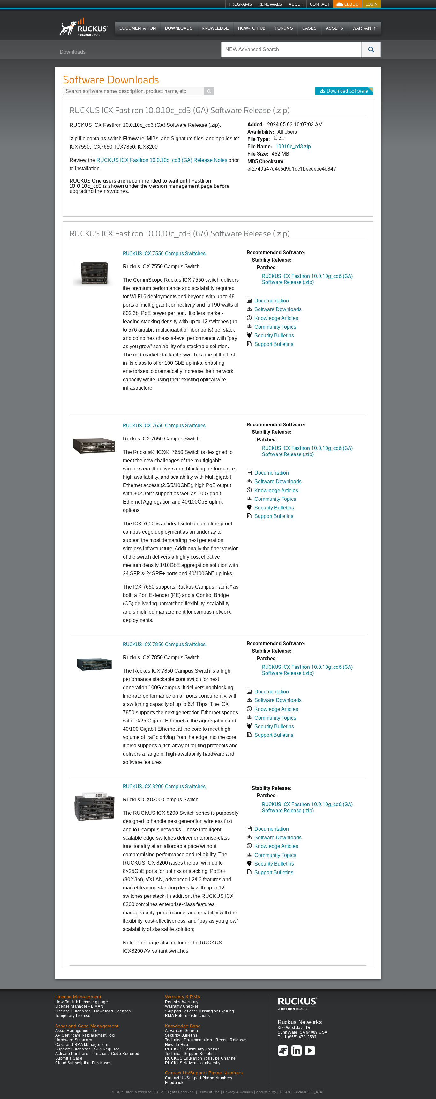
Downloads (178, 28)
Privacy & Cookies (238, 1092)
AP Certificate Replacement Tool (85, 1035)
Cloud (351, 4)
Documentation (137, 28)
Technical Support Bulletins (190, 1053)
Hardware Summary (73, 1040)
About (296, 4)
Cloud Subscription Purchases (83, 1063)
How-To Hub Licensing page (81, 1002)
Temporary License (73, 1015)
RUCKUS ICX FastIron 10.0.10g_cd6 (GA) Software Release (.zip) (307, 278)
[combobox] (291, 49)
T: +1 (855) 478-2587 (297, 1037)
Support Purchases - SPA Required (87, 1049)
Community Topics (275, 327)
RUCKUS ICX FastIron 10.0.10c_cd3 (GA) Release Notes (161, 160)
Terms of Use (209, 1092)
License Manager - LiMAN (79, 1006)
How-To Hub (252, 28)
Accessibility (266, 1092)
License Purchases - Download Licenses (93, 1011)
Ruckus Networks (300, 1022)
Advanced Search (181, 1030)
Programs (240, 4)
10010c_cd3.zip (293, 146)
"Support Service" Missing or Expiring (199, 1011)
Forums (284, 28)
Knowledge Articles (276, 318)
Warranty (364, 28)
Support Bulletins (273, 344)
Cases (309, 28)
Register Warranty (182, 1002)
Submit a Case (68, 1058)
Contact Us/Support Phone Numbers (198, 1078)
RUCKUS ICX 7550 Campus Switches (164, 253)
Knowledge (215, 28)
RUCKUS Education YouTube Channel (201, 1058)
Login (371, 4)
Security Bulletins (274, 335)
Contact (319, 4)
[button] (371, 49)
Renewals (270, 4)
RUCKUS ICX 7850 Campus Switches (164, 644)
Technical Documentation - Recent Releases (206, 1040)
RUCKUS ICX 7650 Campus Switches (164, 425)
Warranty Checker (181, 1006)
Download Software (347, 91)
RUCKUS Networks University (192, 1063)
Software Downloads (278, 309)
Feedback (174, 1082)
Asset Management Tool (77, 1030)
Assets (334, 28)
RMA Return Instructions (187, 1015)
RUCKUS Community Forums (192, 1049)
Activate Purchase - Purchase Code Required (97, 1053)
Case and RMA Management (81, 1044)
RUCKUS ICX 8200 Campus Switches (164, 786)
